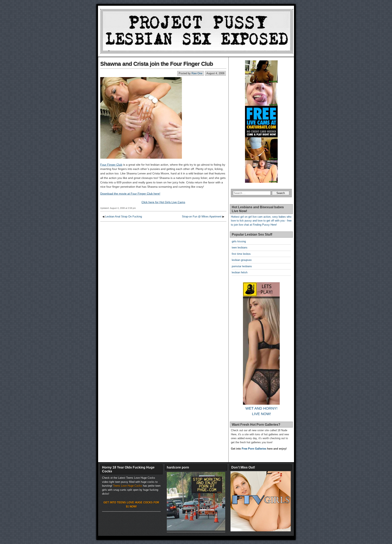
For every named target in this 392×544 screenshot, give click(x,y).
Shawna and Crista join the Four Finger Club (156, 64)
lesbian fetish (239, 272)
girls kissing (239, 241)
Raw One (197, 73)
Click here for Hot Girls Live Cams (163, 202)
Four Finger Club (111, 164)
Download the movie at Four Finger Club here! (130, 193)
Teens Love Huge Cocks (127, 485)
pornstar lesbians (242, 266)
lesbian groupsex (242, 259)
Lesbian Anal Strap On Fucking (123, 216)
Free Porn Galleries (254, 448)
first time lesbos (241, 253)
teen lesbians (239, 247)
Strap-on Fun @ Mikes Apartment (202, 216)
